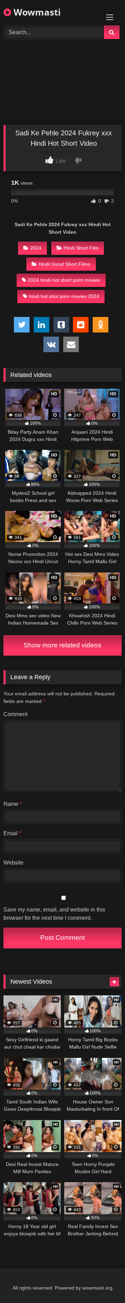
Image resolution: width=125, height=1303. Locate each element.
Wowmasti (36, 12)
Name (12, 804)
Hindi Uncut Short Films (64, 264)
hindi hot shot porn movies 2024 (64, 296)
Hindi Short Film (81, 248)
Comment (15, 714)
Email (12, 833)
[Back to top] (103, 1282)
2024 (35, 248)
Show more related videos (62, 645)
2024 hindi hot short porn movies (64, 280)
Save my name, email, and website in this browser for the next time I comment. (54, 914)
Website (13, 863)
